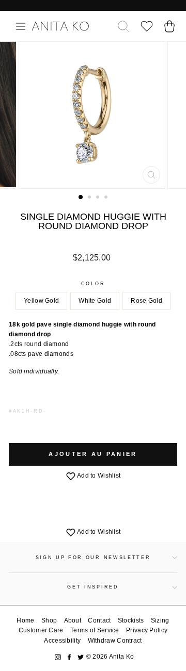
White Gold (95, 300)
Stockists (131, 620)
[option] (93, 115)
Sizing (160, 620)
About (73, 620)
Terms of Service (94, 630)
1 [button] (81, 197)
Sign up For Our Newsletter (93, 557)
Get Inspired (92, 587)
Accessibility (62, 640)
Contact (99, 620)
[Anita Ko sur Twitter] (80, 657)
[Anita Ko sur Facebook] (69, 657)
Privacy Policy (146, 630)
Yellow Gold (41, 300)
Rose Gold (146, 300)
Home (25, 620)
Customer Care (41, 630)
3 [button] (98, 198)
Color (93, 283)
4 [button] (107, 198)
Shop (49, 620)
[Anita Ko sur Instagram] (58, 657)
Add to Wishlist (98, 475)
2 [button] (90, 198)
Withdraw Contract (115, 640)
